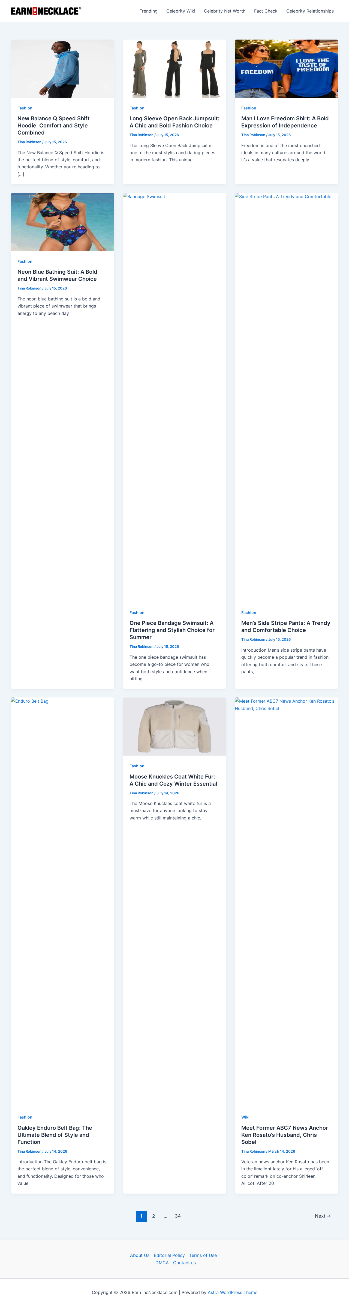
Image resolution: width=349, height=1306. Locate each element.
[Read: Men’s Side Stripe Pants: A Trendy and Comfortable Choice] (286, 397)
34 (178, 1216)
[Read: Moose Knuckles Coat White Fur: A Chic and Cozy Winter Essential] (174, 726)
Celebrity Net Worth (224, 11)
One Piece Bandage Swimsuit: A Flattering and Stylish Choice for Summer (172, 630)
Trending (149, 11)
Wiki (245, 1117)
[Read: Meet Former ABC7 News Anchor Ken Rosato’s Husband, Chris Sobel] (286, 902)
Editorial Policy (169, 1255)
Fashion (24, 108)
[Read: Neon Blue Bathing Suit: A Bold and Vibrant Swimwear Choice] (62, 221)
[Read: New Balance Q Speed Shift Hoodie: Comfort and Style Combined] (62, 68)
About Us (139, 1255)
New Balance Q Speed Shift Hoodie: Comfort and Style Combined (53, 125)
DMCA (162, 1262)
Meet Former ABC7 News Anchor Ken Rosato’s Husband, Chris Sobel (284, 1135)
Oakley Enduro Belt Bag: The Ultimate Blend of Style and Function (54, 1135)
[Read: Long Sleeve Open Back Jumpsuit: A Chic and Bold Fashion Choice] (174, 68)
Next (323, 1216)
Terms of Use (203, 1255)
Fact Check (266, 11)
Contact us (184, 1262)
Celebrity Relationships (310, 11)
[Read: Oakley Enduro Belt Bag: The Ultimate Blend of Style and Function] (62, 902)
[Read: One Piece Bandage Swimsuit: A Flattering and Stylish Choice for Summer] (174, 397)
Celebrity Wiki (180, 11)
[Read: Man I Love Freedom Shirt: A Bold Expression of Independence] (286, 68)
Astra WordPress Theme (232, 1292)
